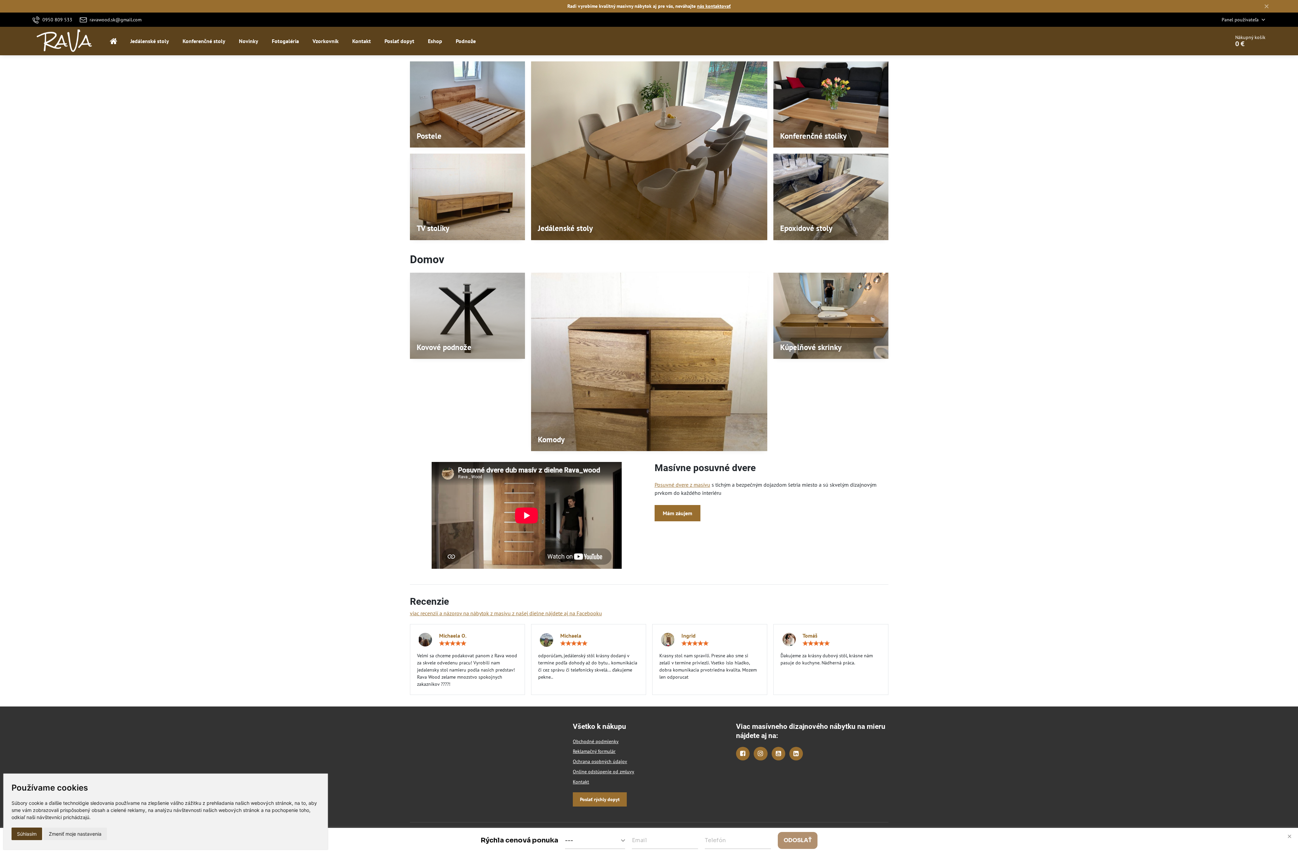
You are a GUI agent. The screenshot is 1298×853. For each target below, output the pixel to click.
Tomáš (810, 635)
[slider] (452, 643)
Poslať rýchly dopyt (600, 799)
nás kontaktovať (714, 6)
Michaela (570, 635)
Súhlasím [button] (27, 834)
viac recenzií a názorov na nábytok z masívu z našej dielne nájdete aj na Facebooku (506, 613)
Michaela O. (453, 635)
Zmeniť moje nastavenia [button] (75, 834)
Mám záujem (677, 513)
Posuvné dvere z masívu (682, 484)
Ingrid (688, 635)
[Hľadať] (1206, 41)
